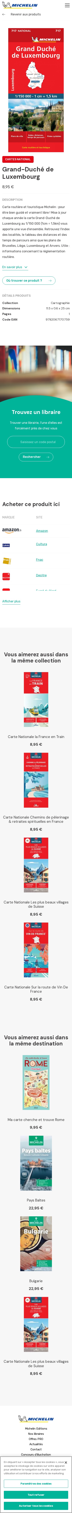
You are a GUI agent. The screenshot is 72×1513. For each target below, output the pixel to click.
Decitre (41, 575)
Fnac (39, 560)
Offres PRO (36, 1439)
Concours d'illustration (36, 1454)
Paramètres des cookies (36, 1483)
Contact (36, 1449)
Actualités (36, 1444)
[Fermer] (66, 1462)
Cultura (41, 544)
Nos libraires (36, 1434)
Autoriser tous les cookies (36, 1505)
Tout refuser (36, 1494)
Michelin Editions (36, 1428)
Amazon (42, 531)
